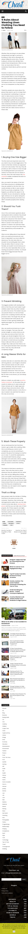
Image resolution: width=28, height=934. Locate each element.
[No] (26, 928)
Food (3, 755)
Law (3, 793)
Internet (4, 786)
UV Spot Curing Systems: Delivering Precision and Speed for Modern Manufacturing (17, 650)
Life (3, 795)
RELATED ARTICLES (7, 556)
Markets (4, 802)
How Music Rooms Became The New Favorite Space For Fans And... (18, 695)
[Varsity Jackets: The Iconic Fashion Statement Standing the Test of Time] (5, 582)
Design (4, 737)
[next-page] (5, 604)
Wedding (4, 848)
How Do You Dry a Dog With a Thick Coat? (6, 532)
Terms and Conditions (7, 893)
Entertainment (6, 746)
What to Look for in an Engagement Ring (17, 567)
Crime (3, 730)
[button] (2, 11)
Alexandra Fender (5, 625)
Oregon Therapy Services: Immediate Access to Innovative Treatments (18, 665)
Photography (5, 819)
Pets (3, 817)
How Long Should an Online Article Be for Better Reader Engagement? (17, 642)
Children (4, 726)
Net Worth (5, 813)
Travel (4, 844)
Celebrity (4, 724)
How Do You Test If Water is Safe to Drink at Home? (20, 532)
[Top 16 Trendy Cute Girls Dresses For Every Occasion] (5, 575)
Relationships (5, 826)
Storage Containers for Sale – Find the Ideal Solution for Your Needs (17, 688)
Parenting (4, 815)
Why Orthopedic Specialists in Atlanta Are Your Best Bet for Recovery (17, 680)
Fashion (18, 521)
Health (4, 773)
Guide (3, 768)
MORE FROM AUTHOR (19, 556)
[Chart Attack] (14, 4)
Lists (3, 797)
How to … (4, 784)
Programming (5, 824)
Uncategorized (6, 846)
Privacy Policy (4, 891)
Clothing (10, 521)
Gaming (4, 764)
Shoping (4, 828)
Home (2, 14)
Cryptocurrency (6, 733)
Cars (3, 721)
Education (4, 744)
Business (4, 715)
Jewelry (4, 788)
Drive (3, 739)
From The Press (6, 757)
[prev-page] (2, 604)
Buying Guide (5, 717)
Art (3, 710)
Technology (5, 840)
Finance (4, 753)
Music (3, 811)
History (4, 775)
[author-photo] (14, 546)
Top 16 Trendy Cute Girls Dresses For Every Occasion (18, 575)
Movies (4, 806)
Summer (5, 525)
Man (3, 799)
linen (4, 523)
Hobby (4, 777)
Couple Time (5, 728)
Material (11, 523)
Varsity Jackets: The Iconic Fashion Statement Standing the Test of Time (18, 583)
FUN (3, 759)
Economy (4, 742)
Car (3, 618)
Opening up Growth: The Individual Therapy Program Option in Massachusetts (17, 673)
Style (7, 14)
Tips (11, 525)
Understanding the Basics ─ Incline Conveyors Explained (17, 591)
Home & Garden (6, 782)
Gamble (4, 762)
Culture (4, 735)
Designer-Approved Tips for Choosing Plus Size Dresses (18, 561)
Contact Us (4, 888)
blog (3, 713)
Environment (5, 748)
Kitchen (4, 791)
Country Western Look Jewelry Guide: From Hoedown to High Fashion (18, 598)
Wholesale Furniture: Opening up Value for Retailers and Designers (18, 657)
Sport (3, 833)
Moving (4, 808)
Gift (3, 766)
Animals (4, 708)
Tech (3, 837)
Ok (14, 931)
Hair (3, 770)
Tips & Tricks (5, 842)
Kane (4, 30)
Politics (4, 822)
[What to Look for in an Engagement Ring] (5, 568)
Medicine (4, 804)
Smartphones (5, 831)
